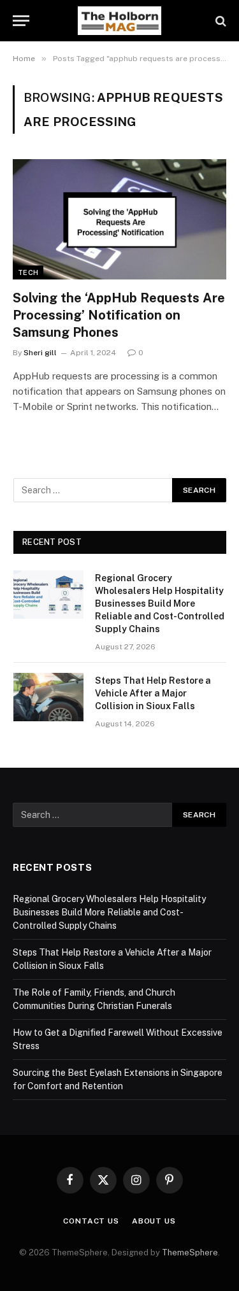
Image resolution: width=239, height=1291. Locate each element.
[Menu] (21, 20)
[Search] (219, 20)
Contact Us (91, 1221)
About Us (154, 1221)
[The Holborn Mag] (120, 20)
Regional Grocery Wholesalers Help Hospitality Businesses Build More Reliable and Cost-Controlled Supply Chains (159, 603)
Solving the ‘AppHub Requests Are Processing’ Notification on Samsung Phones (119, 315)
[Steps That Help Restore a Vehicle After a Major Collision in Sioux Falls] (48, 697)
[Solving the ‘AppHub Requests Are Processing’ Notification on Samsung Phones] (119, 219)
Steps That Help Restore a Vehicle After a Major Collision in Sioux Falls (153, 693)
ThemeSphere (190, 1252)
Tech (28, 272)
